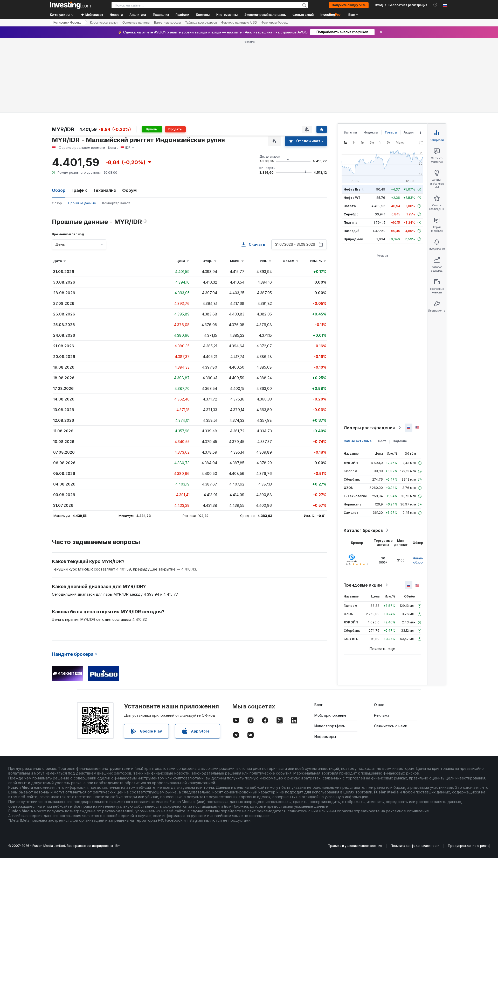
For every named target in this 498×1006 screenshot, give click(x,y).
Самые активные (358, 441)
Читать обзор (418, 560)
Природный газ (356, 239)
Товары (391, 132)
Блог (318, 704)
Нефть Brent (353, 189)
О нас (379, 704)
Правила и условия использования (355, 846)
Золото (350, 206)
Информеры (325, 736)
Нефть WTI (352, 198)
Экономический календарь (265, 15)
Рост (382, 441)
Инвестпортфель (329, 726)
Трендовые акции (363, 585)
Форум (129, 190)
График (79, 190)
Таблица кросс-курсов (201, 22)
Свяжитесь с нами (390, 726)
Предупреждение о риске (468, 846)
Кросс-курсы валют (104, 22)
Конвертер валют (116, 203)
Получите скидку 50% (348, 5)
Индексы (370, 132)
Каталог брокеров (363, 530)
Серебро (351, 214)
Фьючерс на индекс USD (239, 22)
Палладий (351, 231)
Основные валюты (136, 22)
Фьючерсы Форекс (274, 22)
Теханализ (104, 190)
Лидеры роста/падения (369, 427)
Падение (400, 441)
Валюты (350, 132)
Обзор (57, 203)
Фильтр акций (303, 15)
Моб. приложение (330, 715)
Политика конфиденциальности (415, 846)
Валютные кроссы (167, 22)
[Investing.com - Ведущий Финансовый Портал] (70, 5)
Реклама (381, 715)
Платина (350, 222)
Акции (408, 132)
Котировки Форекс (67, 22)
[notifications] (435, 4)
